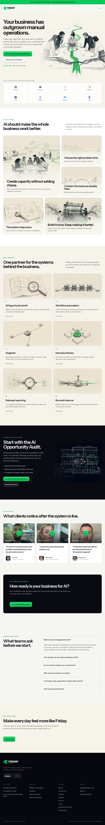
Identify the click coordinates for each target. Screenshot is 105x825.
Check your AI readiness (14, 60)
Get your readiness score (21, 604)
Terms (61, 804)
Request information (65, 807)
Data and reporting (35, 797)
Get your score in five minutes (63, 2)
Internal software (35, 794)
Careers (61, 797)
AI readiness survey (9, 791)
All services (62, 791)
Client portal (63, 810)
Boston (82, 791)
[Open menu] (99, 8)
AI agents (32, 791)
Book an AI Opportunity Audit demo (18, 53)
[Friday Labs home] (9, 8)
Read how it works (11, 484)
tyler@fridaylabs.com (87, 788)
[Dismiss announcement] (100, 2)
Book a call (9, 739)
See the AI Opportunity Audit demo (16, 479)
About (61, 788)
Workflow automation (36, 788)
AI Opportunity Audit (10, 788)
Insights (61, 794)
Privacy (61, 801)
